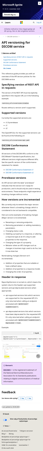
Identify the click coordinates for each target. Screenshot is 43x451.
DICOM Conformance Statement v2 (20, 172)
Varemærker (23, 445)
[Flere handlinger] (39, 36)
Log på (39, 22)
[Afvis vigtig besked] (39, 3)
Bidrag (11, 434)
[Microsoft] (21, 22)
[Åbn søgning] (34, 22)
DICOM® (7, 370)
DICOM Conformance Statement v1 (20, 170)
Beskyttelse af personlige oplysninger (15, 437)
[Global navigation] (2, 22)
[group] (21, 338)
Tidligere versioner (26, 431)
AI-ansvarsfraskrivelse (9, 431)
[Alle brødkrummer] (3, 36)
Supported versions (10, 60)
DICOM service (12, 37)
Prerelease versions (10, 65)
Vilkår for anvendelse (9, 445)
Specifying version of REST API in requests (18, 57)
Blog (3, 434)
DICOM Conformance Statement (14, 62)
